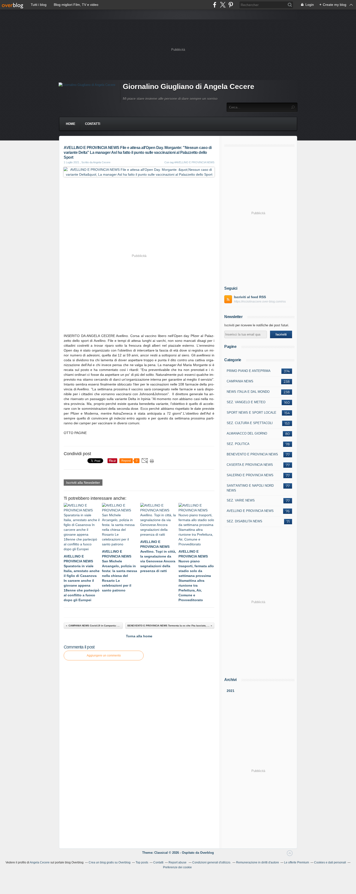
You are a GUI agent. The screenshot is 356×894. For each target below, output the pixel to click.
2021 (230, 691)
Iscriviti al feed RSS (250, 297)
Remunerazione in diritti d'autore (257, 862)
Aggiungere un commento (104, 655)
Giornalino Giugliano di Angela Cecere (188, 86)
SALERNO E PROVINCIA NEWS (250, 475)
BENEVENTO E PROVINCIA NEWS (252, 454)
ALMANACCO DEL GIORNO (247, 433)
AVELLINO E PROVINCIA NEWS (250, 511)
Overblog (207, 852)
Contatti (92, 124)
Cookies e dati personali (330, 862)
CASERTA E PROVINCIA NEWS (250, 465)
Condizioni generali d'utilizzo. (211, 862)
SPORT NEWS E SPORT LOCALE (251, 412)
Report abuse (178, 862)
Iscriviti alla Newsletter (83, 482)
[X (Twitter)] (223, 5)
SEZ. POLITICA (238, 444)
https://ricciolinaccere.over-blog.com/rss (260, 301)
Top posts (142, 862)
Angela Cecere (40, 862)
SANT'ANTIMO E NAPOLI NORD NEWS (250, 488)
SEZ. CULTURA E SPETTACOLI (250, 423)
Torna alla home (139, 636)
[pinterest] (231, 5)
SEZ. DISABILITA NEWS (244, 521)
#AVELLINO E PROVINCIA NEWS (194, 162)
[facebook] (215, 5)
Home (70, 124)
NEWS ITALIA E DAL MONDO (248, 392)
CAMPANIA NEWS (240, 381)
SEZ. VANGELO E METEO (246, 402)
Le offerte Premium (296, 862)
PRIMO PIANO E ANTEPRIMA (249, 371)
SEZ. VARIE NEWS (241, 500)
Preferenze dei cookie (177, 867)
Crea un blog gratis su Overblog (110, 862)
